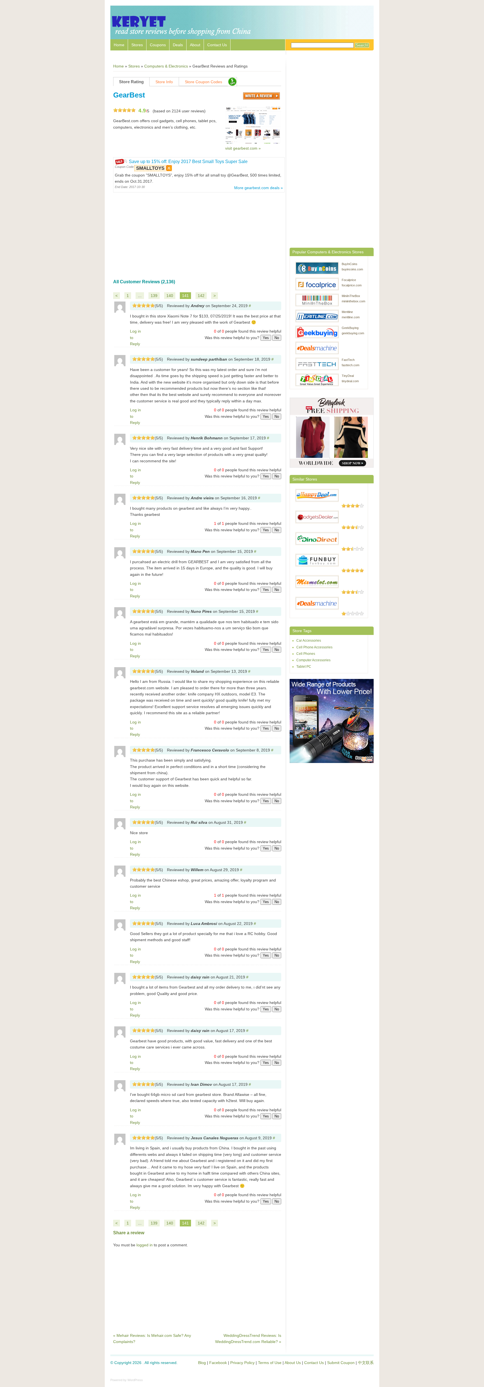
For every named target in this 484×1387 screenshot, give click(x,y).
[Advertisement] (197, 233)
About (195, 45)
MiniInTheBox (351, 296)
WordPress (135, 1380)
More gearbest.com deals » (258, 187)
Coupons (158, 45)
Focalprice (349, 280)
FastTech (348, 359)
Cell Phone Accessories (314, 647)
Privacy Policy (242, 1362)
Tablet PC (303, 667)
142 (201, 295)
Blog (202, 1362)
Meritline (347, 312)
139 (154, 295)
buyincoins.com (352, 269)
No (276, 338)
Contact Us (217, 45)
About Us (293, 1362)
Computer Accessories (313, 660)
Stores (137, 45)
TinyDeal (348, 375)
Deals (178, 45)
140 (169, 295)
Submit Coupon (341, 1362)
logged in (144, 1245)
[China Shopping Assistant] (182, 36)
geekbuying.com (353, 333)
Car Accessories (308, 641)
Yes (266, 338)
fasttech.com (350, 365)
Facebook (218, 1362)
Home (119, 45)
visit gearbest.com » (243, 148)
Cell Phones (305, 654)
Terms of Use (269, 1362)
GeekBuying (350, 328)
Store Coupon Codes (203, 82)
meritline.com (351, 317)
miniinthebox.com (353, 301)
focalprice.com (352, 285)
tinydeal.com (350, 381)
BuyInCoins (349, 264)
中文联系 (366, 1362)
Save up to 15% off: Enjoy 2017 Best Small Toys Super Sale (188, 161)
